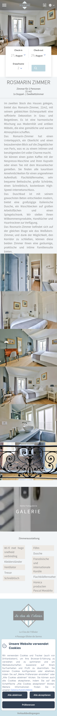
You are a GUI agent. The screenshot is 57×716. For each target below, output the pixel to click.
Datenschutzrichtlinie (21, 690)
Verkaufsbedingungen (28, 713)
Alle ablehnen (15, 695)
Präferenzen (28, 704)
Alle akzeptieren (42, 695)
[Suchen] (38, 68)
